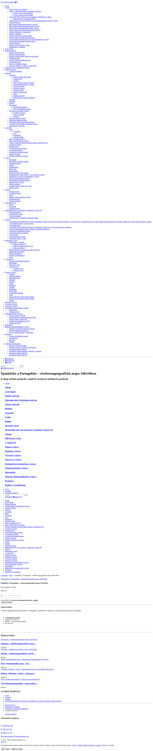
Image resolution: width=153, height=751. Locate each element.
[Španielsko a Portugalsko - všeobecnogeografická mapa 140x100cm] (24, 579)
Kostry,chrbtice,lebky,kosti (22, 77)
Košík (9, 362)
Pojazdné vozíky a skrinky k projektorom (22, 347)
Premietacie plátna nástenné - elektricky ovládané (25, 351)
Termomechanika (15, 163)
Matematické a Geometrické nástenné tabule (23, 218)
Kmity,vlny (13, 169)
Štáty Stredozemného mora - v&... (15, 663)
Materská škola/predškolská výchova (17, 327)
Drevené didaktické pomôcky (19, 330)
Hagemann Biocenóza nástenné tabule (21, 122)
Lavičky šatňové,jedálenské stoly (20, 60)
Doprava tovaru (10, 705)
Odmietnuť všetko (16, 749)
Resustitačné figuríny (20, 107)
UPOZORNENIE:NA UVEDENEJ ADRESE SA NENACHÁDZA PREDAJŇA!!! (33, 701)
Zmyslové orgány (19, 88)
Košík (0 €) (18, 497)
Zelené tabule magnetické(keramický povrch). (24, 28)
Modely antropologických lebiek (19, 197)
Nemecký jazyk (18, 270)
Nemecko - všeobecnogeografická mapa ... (18, 643)
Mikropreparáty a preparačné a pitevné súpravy (24, 250)
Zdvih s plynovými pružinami (23, 13)
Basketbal (12, 285)
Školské (11, 342)
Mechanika (12, 160)
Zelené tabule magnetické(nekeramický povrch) (24, 30)
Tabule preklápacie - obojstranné (19, 32)
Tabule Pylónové (14, 22)
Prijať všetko (5, 749)
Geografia (9, 413)
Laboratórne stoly (15, 62)
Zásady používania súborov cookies (89, 745)
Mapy (11, 130)
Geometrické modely (16, 214)
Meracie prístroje (14, 184)
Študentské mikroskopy (17, 252)
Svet (14, 133)
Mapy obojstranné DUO (17, 139)
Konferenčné (13, 338)
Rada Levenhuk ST (19, 244)
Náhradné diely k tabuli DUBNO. (24, 19)
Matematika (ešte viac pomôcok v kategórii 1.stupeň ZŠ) (23, 210)
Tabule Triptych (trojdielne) (18, 9)
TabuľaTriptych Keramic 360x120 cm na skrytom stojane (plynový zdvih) (33, 21)
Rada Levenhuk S (19, 248)
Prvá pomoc (13, 105)
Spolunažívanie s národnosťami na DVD (22, 317)
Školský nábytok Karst (16, 53)
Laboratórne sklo (14, 225)
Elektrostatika (13, 167)
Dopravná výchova (11, 306)
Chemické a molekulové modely (19, 231)
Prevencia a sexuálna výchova (19, 111)
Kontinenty (17, 135)
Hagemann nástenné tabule (18, 120)
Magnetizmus (13, 171)
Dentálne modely (19, 96)
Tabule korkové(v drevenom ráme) (20, 36)
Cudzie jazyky (14, 267)
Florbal (11, 300)
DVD (11, 195)
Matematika (13, 263)
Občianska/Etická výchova (14, 314)
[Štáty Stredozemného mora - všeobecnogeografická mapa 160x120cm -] (24, 659)
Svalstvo (16, 81)
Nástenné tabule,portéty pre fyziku (20, 186)
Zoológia (12, 101)
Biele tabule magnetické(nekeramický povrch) (24, 26)
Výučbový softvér (15, 145)
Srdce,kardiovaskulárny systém (23, 84)
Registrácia (10, 361)
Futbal (11, 284)
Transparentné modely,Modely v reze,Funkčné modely (27, 175)
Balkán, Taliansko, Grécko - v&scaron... (18, 673)
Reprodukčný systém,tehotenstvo (24, 98)
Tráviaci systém (18, 90)
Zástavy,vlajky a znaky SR (18, 319)
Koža (15, 94)
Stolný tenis (13, 291)
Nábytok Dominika (15, 71)
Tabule (7, 7)
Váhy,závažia (13, 235)
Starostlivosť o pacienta (17, 126)
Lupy (11, 257)
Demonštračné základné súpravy (19, 180)
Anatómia (12, 75)
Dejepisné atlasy (14, 199)
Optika (11, 165)
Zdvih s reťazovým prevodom (23, 15)
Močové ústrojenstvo (20, 92)
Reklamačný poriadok (12, 707)
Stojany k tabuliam (15, 34)
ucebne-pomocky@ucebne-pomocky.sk (16, 736)
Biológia (8, 73)
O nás (7, 489)
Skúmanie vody (14, 312)
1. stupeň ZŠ (9, 259)
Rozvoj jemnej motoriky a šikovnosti (21, 332)
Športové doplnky (15, 276)
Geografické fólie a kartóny (18, 148)
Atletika (11, 274)
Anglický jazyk (18, 268)
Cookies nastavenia (11, 710)
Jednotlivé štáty (18, 137)
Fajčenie (16, 116)
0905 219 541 (7, 729)
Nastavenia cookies (107, 745)
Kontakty (8, 491)
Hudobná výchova (11, 302)
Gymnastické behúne (16, 293)
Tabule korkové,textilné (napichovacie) (22, 37)
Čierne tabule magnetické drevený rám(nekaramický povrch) (29, 39)
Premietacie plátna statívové (18, 355)
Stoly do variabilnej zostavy (18, 64)
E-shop (7, 383)
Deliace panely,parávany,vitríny (19, 45)
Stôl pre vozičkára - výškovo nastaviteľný (23, 66)
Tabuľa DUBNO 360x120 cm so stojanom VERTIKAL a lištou (30, 17)
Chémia (7, 220)
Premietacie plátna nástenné (18, 353)
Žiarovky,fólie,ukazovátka (17, 345)
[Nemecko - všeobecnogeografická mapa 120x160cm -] (19, 639)
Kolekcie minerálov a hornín (18, 156)
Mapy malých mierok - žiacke (19, 141)
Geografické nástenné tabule (18, 152)
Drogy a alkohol (18, 114)
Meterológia (13, 310)
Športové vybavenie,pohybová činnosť (22, 329)
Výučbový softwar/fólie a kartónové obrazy (23, 124)
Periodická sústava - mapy (17, 238)
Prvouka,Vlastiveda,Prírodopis (19, 261)
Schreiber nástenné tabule (17, 118)
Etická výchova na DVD (17, 315)
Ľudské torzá (17, 79)
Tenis (11, 295)
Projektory (8, 334)
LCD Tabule (9, 49)
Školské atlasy (14, 146)
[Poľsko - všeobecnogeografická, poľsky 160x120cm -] (19, 649)
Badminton (12, 289)
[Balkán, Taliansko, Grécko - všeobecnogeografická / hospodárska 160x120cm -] (27, 669)
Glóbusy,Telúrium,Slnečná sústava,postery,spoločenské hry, (28, 143)
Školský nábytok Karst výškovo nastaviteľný (24, 56)
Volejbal (12, 287)
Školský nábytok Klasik (17, 54)
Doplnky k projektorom (13, 344)
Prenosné (12, 340)
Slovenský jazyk (10, 203)
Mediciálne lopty (14, 278)
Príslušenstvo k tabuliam (17, 47)
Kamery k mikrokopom (17, 255)
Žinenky (12, 282)
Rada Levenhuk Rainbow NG (23, 246)
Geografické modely (16, 150)
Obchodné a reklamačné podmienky (17, 709)
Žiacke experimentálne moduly (19, 178)
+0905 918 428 (8, 726)
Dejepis (7, 190)
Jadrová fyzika (14, 188)
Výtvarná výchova (11, 304)
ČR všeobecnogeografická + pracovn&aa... (19, 683)
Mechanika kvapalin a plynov (19, 161)
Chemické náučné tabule (17, 237)
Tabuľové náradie (15, 216)
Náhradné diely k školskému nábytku (17, 68)
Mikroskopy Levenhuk (16, 242)
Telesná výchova (10, 272)
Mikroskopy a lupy (11, 240)
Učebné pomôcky (8, 368)
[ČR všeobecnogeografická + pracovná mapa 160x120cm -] (20, 679)
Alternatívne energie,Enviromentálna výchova (24, 176)
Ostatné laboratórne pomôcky (19, 233)
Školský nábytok (10, 51)
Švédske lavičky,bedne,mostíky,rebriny (22, 299)
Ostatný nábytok (10, 69)
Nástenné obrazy (14, 208)
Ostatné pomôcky (15, 201)
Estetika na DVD (15, 323)
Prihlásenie (10, 359)
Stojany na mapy (14, 154)
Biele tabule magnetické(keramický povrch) (23, 24)
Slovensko (16, 131)
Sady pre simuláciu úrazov (22, 109)
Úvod (7, 6)
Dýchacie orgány (19, 86)
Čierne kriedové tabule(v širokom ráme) (22, 41)
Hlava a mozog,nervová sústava (23, 83)
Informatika (9, 325)
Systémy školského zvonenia (18, 336)
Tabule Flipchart (14, 43)
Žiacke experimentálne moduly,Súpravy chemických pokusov (29, 229)
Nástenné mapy (14, 191)
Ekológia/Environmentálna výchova (17, 308)
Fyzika (7, 158)
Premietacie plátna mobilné (18, 349)
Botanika (12, 99)
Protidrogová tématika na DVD (19, 321)
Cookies (7, 699)
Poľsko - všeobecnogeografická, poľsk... (18, 653)
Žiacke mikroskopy (15, 253)
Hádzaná (12, 280)
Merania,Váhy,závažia (16, 182)
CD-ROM (12, 207)
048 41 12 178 (7, 733)
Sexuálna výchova (19, 113)
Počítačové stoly (14, 58)
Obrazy (11, 103)
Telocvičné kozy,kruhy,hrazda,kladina (21, 297)
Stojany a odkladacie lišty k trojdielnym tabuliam (25, 11)
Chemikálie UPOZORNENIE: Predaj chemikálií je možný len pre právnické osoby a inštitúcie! (40, 227)
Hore (3, 742)
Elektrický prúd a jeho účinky (19, 173)
